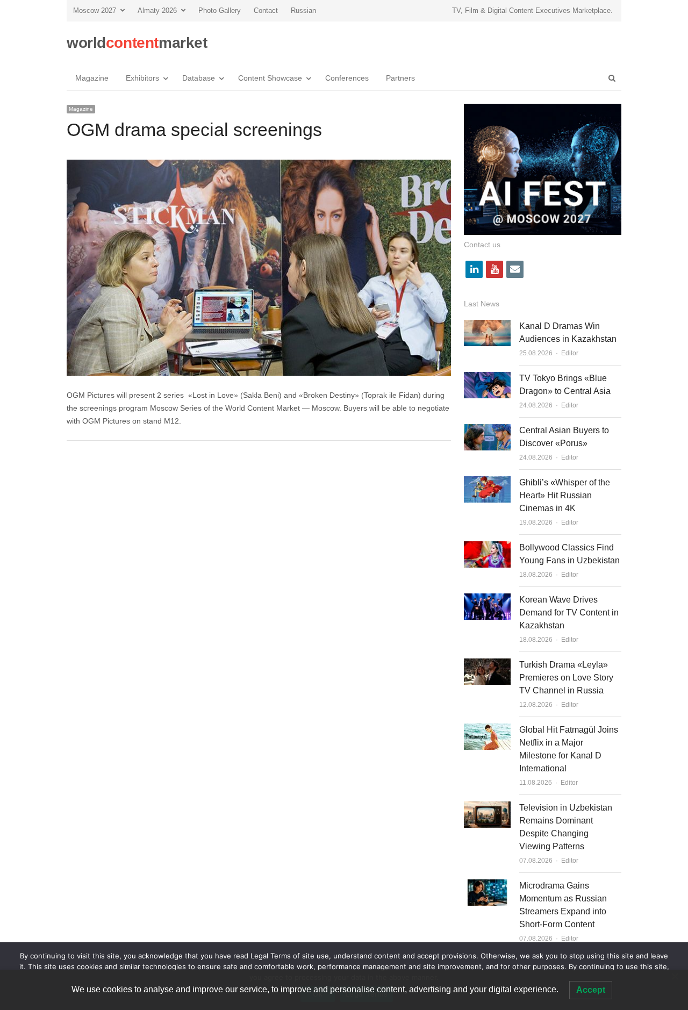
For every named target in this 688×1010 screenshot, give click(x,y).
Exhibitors (142, 78)
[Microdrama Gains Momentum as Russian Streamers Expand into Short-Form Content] (487, 886)
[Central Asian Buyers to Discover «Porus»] (487, 430)
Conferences (347, 78)
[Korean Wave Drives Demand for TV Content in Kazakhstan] (487, 600)
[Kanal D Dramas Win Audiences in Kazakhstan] (487, 326)
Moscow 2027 (94, 10)
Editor (569, 353)
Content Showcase (270, 78)
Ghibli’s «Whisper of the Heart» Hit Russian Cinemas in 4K (564, 495)
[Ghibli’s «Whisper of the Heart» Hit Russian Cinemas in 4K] (487, 482)
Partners (400, 78)
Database (198, 78)
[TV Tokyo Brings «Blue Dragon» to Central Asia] (487, 378)
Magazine (92, 78)
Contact (266, 10)
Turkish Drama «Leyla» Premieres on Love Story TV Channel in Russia (566, 677)
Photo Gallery (219, 10)
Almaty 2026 (157, 10)
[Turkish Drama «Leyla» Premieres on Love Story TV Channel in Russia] (487, 665)
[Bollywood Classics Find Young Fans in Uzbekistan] (487, 547)
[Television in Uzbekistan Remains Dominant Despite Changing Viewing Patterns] (487, 808)
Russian (303, 10)
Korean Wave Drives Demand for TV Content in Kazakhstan (569, 612)
